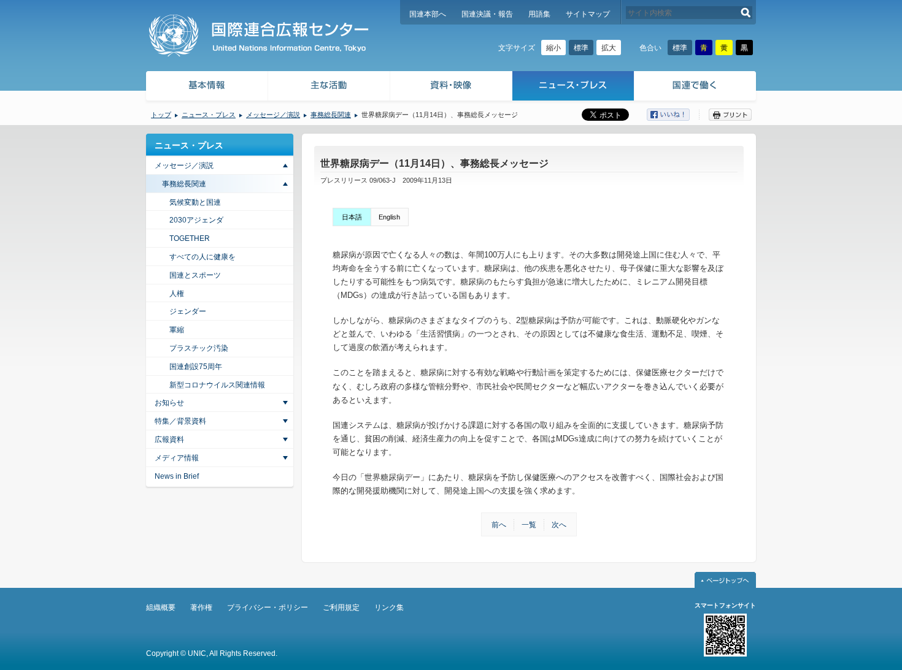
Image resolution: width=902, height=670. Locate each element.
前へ (498, 524)
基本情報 (206, 87)
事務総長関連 (330, 114)
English (389, 217)
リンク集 (389, 607)
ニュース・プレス (573, 87)
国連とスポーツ (195, 275)
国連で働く (696, 87)
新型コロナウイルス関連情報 (217, 385)
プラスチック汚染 (198, 348)
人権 (176, 293)
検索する (745, 12)
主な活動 (329, 87)
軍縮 (176, 329)
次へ (559, 524)
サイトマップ (588, 14)
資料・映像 (451, 87)
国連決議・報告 (487, 14)
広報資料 (169, 439)
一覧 (529, 524)
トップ (161, 114)
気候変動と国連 (195, 202)
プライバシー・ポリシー (267, 607)
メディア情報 (177, 458)
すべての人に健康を (202, 257)
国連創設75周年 (195, 366)
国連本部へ (427, 14)
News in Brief (177, 476)
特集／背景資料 (180, 421)
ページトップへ (725, 580)
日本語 (352, 217)
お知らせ (169, 402)
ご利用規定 (341, 607)
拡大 (608, 48)
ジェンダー (187, 311)
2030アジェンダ (196, 220)
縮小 (553, 48)
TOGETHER (189, 238)
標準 (581, 48)
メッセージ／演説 (273, 114)
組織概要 (160, 607)
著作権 (201, 607)
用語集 (539, 14)
